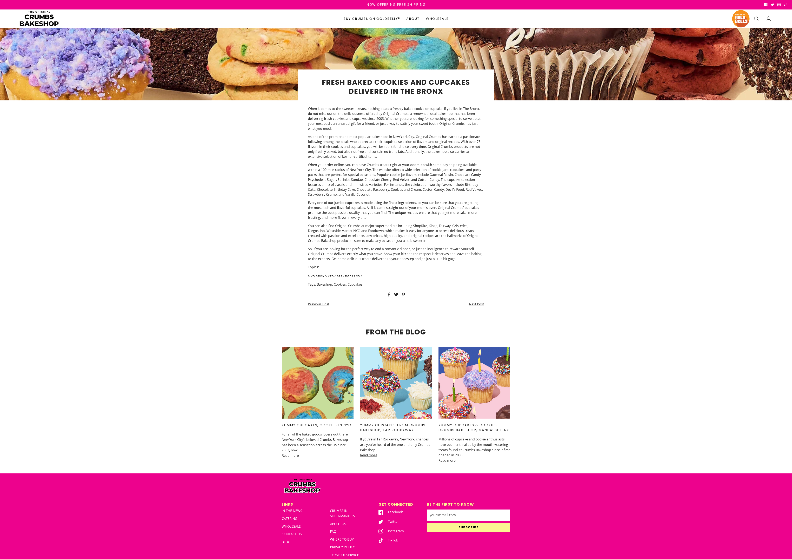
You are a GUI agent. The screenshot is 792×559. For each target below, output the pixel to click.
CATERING (289, 518)
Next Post (476, 304)
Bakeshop (324, 284)
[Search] (758, 18)
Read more (290, 455)
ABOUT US (338, 524)
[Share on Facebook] (388, 294)
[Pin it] (403, 294)
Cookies (340, 284)
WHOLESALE (437, 18)
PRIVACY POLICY (342, 547)
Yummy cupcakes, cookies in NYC (316, 425)
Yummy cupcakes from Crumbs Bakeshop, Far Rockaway (392, 427)
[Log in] (771, 18)
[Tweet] (395, 294)
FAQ (333, 531)
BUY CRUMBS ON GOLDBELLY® (371, 18)
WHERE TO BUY (342, 539)
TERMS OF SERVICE (344, 555)
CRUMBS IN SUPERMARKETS (342, 513)
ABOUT (413, 18)
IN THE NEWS (292, 510)
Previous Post (318, 304)
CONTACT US (292, 534)
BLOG (286, 542)
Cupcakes (355, 284)
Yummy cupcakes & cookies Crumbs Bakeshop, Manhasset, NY (473, 427)
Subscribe (468, 527)
